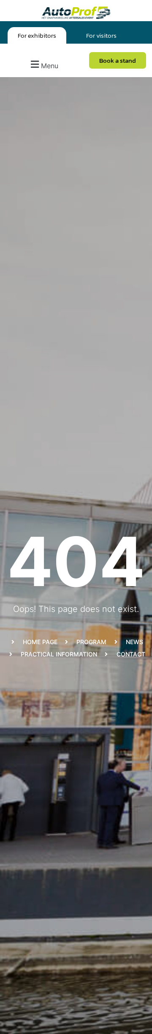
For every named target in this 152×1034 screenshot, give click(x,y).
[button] (43, 64)
